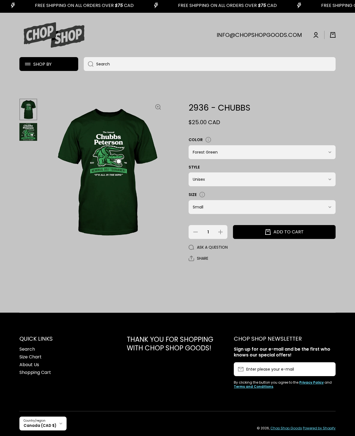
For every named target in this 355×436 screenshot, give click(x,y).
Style (194, 167)
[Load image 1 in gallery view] (28, 109)
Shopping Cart (35, 372)
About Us (29, 364)
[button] (333, 35)
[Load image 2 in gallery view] (28, 132)
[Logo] (54, 35)
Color (196, 139)
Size (193, 194)
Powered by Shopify (319, 428)
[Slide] (208, 139)
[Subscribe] (329, 369)
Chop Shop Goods (286, 428)
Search (27, 349)
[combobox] (210, 64)
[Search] (88, 64)
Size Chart (30, 357)
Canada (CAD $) (40, 425)
